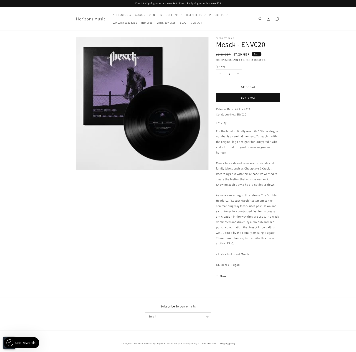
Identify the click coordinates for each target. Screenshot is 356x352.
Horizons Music (135, 343)
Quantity (220, 66)
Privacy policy (190, 343)
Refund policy (173, 343)
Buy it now (248, 97)
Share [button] (223, 276)
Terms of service (208, 343)
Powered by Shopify (153, 343)
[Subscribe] (207, 316)
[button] (170, 15)
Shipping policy (227, 343)
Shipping (237, 59)
